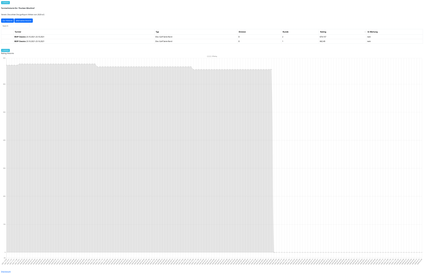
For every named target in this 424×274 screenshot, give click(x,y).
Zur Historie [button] (7, 20)
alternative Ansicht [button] (23, 20)
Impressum (6, 271)
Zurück (5, 3)
